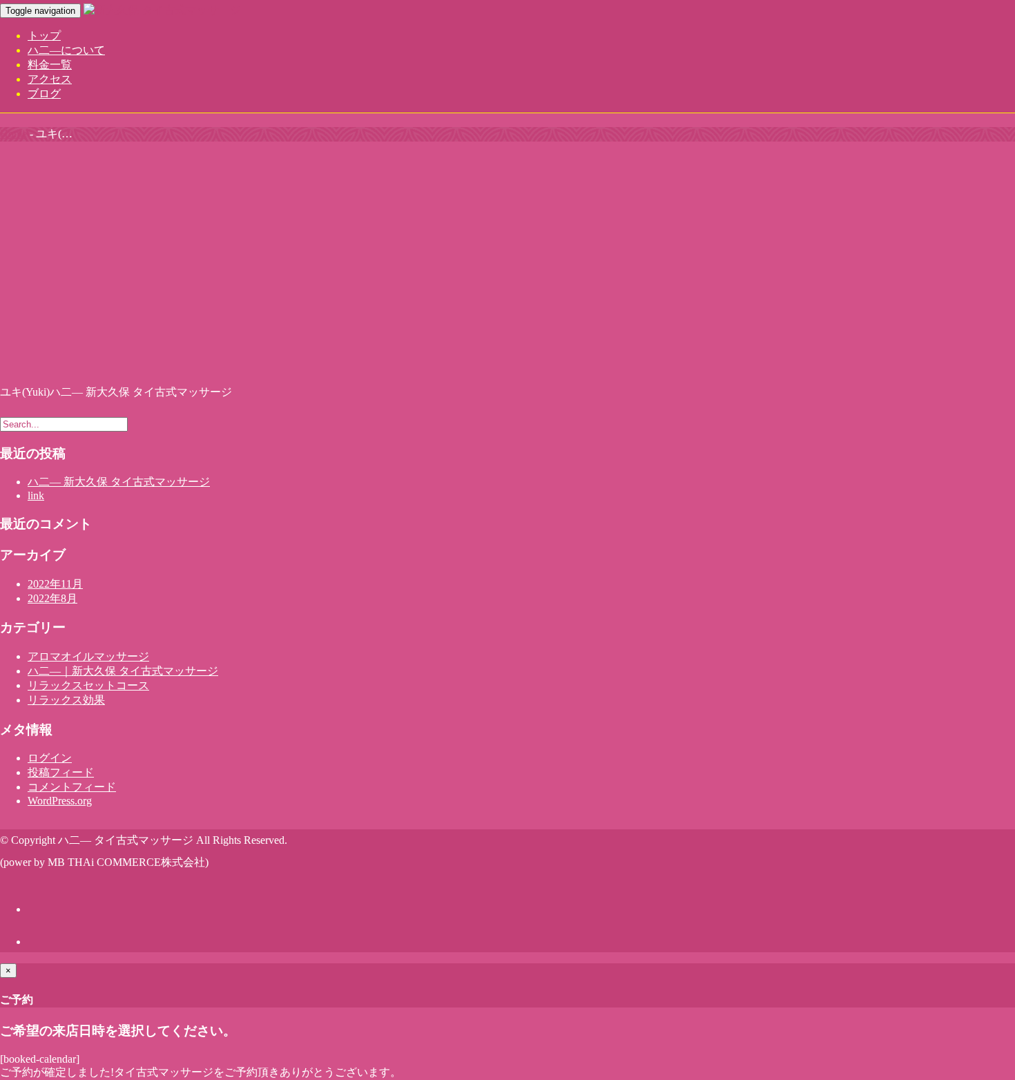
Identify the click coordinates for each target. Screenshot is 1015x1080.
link (36, 495)
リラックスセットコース (88, 685)
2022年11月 (55, 584)
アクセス (50, 79)
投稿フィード (61, 772)
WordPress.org (60, 801)
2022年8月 (52, 598)
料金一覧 (50, 64)
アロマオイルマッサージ (88, 656)
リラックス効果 (66, 700)
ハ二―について (66, 50)
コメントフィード (72, 787)
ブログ (44, 93)
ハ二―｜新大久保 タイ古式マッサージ (123, 671)
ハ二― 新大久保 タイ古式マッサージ (119, 482)
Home (13, 133)
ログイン (50, 758)
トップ (44, 35)
